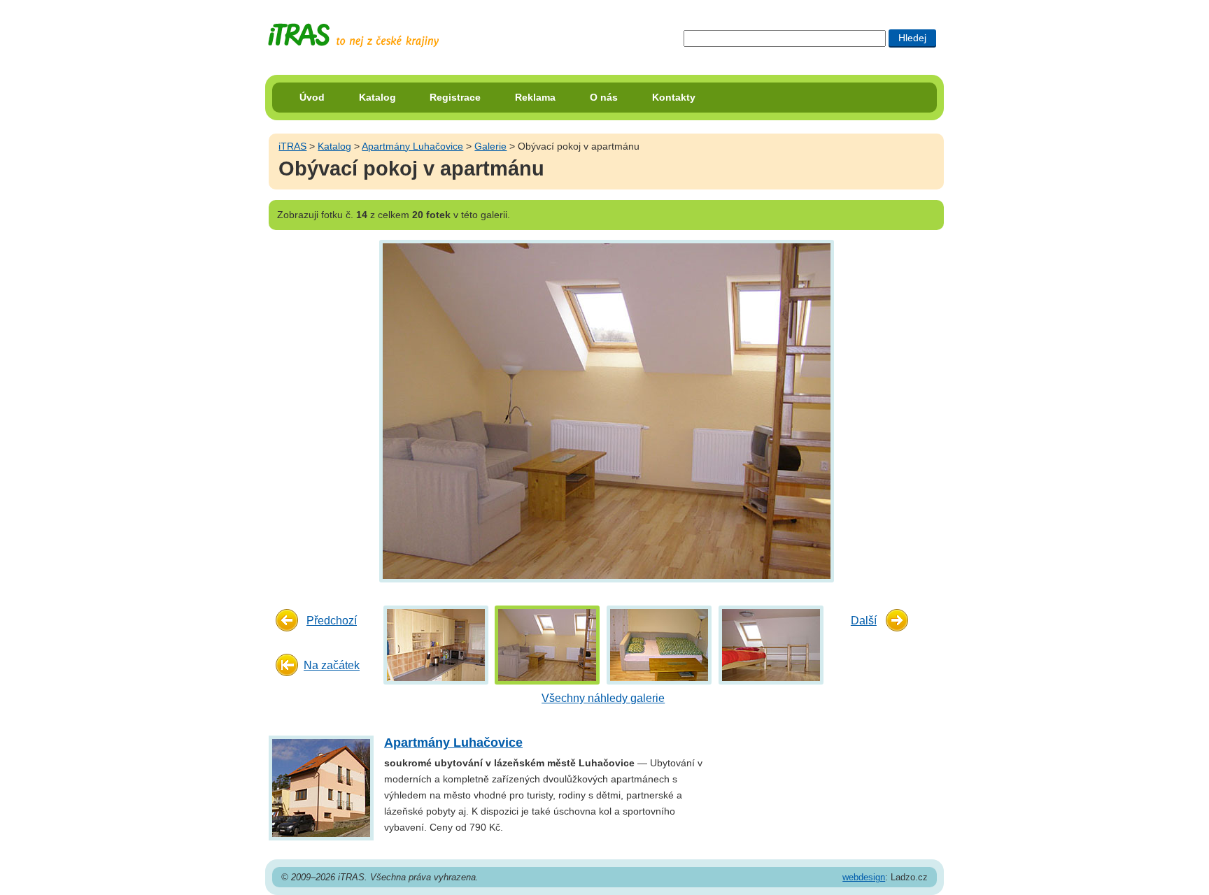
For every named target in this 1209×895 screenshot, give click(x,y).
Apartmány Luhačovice (412, 146)
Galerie (490, 146)
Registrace (455, 97)
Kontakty (673, 97)
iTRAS (292, 146)
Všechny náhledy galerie (603, 698)
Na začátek (332, 665)
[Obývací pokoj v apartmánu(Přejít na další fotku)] (605, 410)
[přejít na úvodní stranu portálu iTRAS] (353, 35)
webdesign (863, 877)
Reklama (535, 97)
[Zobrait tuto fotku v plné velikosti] (436, 644)
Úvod (312, 97)
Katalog (377, 97)
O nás (604, 97)
